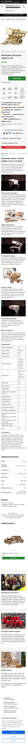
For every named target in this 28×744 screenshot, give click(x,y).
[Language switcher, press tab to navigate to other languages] (24, 2)
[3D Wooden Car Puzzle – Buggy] (13, 538)
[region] (13, 730)
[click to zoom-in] (14, 36)
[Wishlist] (24, 528)
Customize (13, 736)
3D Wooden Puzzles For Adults (14, 516)
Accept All (13, 732)
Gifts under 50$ (16, 517)
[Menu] (3, 6)
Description (12, 153)
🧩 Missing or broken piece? (9, 143)
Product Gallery (4, 153)
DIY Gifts (11, 517)
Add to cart (17, 78)
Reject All (13, 740)
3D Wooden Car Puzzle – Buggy (9, 553)
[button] (24, 6)
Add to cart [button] (13, 558)
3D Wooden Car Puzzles (12, 514)
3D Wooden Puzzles (10, 19)
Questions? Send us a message (13, 147)
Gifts (22, 516)
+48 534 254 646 (8, 1)
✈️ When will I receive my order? (11, 138)
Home (2, 19)
